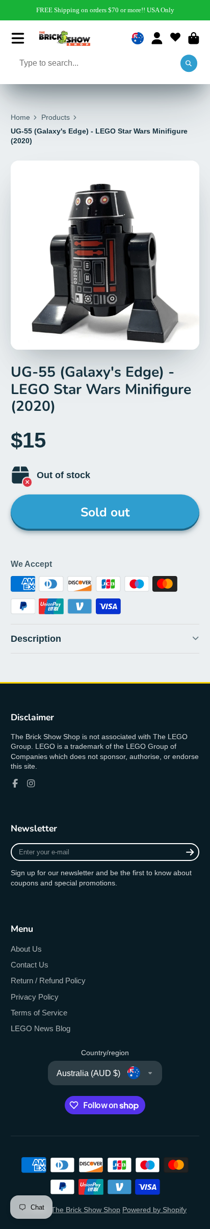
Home (20, 117)
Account (157, 38)
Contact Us (29, 964)
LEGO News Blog (40, 1028)
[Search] (189, 63)
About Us (26, 949)
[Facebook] (15, 783)
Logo (64, 38)
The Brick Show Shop (85, 1210)
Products (55, 117)
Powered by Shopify (154, 1210)
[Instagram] (31, 783)
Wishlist (175, 38)
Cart (194, 38)
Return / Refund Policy (48, 980)
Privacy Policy (35, 996)
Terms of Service (39, 1012)
